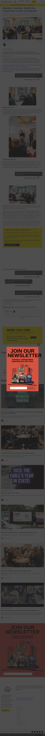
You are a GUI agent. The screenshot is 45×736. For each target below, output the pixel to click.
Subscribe (31, 388)
